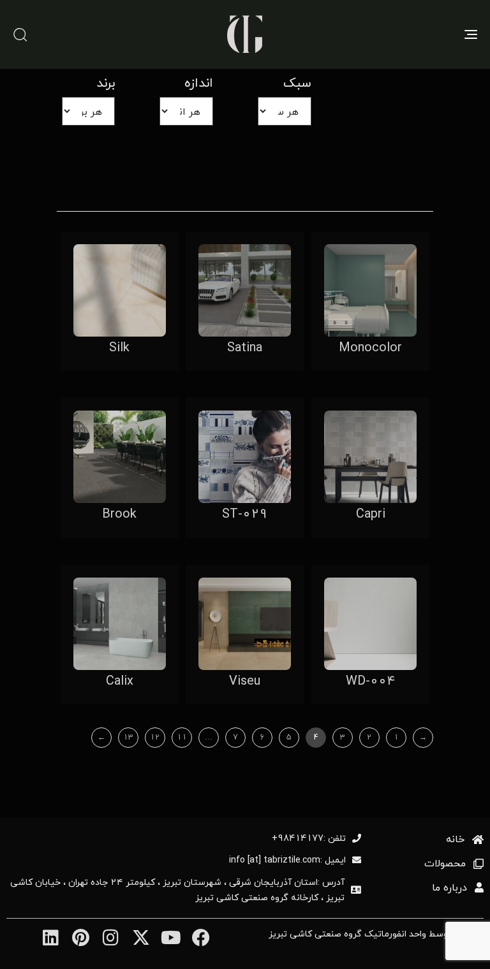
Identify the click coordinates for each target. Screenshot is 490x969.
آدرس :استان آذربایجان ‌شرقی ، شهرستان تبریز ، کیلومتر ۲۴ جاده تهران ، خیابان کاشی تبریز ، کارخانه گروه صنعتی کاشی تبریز (177, 890)
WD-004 (370, 680)
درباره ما (449, 887)
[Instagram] (110, 937)
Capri (370, 513)
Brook (119, 513)
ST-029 (244, 513)
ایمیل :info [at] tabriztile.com (287, 860)
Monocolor (370, 347)
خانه (455, 839)
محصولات (445, 863)
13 (128, 737)
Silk (119, 347)
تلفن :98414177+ (309, 838)
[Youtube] (170, 937)
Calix (119, 680)
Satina (244, 347)
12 (155, 737)
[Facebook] (200, 937)
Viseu (244, 680)
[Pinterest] (80, 937)
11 (182, 737)
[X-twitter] (140, 937)
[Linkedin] (50, 937)
